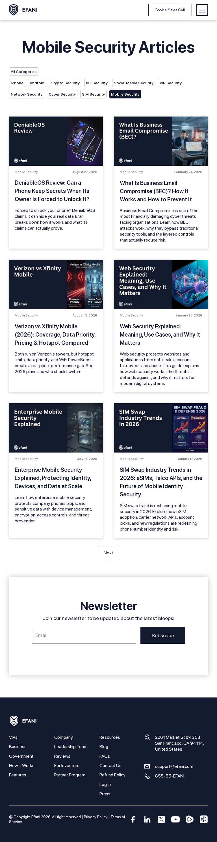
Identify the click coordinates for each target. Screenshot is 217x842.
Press (104, 793)
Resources (109, 737)
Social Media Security (133, 83)
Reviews (62, 756)
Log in (105, 784)
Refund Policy (112, 775)
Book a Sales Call (170, 10)
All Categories (24, 71)
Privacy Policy (95, 817)
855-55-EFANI (169, 776)
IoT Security (97, 83)
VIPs (13, 737)
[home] (23, 10)
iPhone (17, 83)
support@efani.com (174, 766)
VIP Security (171, 83)
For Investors (66, 765)
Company (63, 737)
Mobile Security (125, 94)
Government (21, 756)
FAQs (104, 756)
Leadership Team (71, 746)
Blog (103, 746)
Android (37, 83)
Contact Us (110, 765)
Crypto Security (65, 83)
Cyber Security (62, 94)
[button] (202, 10)
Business (18, 746)
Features (17, 775)
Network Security (26, 94)
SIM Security (93, 94)
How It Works (21, 765)
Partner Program (69, 775)
